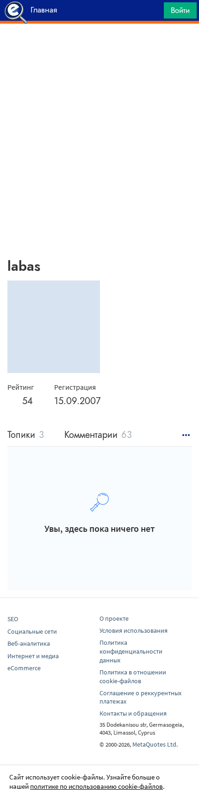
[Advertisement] (99, 47)
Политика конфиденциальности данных (131, 651)
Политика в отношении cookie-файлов (133, 676)
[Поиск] (153, 12)
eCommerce (24, 668)
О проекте (114, 618)
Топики (25, 435)
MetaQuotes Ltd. (155, 744)
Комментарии (98, 435)
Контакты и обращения (133, 713)
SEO (12, 619)
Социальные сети (32, 631)
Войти (180, 10)
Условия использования (134, 630)
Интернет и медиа (33, 656)
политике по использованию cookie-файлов (96, 786)
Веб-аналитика (28, 643)
